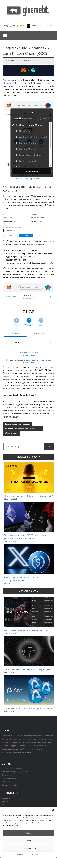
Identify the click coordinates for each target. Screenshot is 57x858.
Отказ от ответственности (12, 769)
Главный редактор (29, 61)
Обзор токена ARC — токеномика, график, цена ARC (28, 709)
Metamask (8, 83)
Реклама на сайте (9, 778)
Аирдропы (6, 798)
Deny (28, 841)
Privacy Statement (33, 854)
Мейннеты (6, 801)
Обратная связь (8, 775)
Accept (28, 833)
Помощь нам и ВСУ (9, 785)
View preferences (28, 848)
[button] (52, 810)
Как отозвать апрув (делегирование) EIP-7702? (26, 630)
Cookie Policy (21, 854)
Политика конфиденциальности (15, 772)
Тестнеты (5, 805)
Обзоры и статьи (11, 433)
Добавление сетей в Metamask (17, 424)
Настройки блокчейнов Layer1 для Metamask (23, 429)
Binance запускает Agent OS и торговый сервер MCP (28, 496)
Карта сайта (6, 782)
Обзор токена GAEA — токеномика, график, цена (27, 670)
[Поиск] (49, 446)
